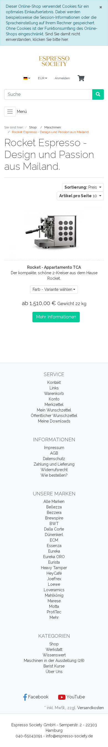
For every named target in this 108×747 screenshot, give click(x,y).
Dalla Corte (54, 529)
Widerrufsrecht (54, 470)
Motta (54, 606)
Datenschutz (54, 458)
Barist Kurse (54, 666)
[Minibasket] (81, 78)
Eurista (54, 562)
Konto (54, 399)
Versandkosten (90, 708)
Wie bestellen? (54, 475)
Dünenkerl (54, 534)
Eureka (54, 551)
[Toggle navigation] (10, 112)
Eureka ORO (54, 557)
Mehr (54, 617)
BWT (54, 523)
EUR (41, 78)
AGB (54, 453)
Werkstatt (54, 649)
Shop (54, 644)
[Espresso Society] (54, 61)
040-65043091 (29, 736)
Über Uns (54, 671)
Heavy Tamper (54, 568)
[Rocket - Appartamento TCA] (54, 232)
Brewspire (54, 518)
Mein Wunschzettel (54, 410)
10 (78, 196)
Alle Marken (54, 501)
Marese (54, 601)
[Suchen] (98, 94)
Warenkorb (54, 393)
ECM (54, 540)
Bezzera (54, 512)
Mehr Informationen (56, 317)
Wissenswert (54, 655)
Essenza (54, 545)
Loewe (54, 584)
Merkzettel (54, 404)
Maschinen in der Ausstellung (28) (54, 660)
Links (54, 388)
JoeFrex (54, 579)
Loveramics (54, 590)
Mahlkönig (54, 595)
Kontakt (54, 382)
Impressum (54, 447)
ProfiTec (54, 612)
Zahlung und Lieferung (54, 464)
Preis (81, 187)
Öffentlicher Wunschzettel (54, 415)
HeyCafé (54, 573)
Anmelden (62, 78)
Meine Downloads (54, 421)
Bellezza (54, 507)
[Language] (27, 79)
